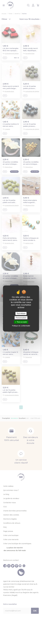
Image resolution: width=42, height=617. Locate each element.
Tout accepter (21, 322)
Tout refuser (21, 313)
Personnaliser (21, 318)
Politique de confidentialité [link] (21, 326)
